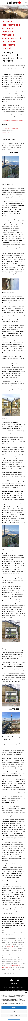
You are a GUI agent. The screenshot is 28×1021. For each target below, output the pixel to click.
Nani (4, 933)
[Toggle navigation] (26, 3)
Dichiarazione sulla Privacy (14, 1019)
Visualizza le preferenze (14, 1015)
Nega (14, 1011)
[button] (26, 992)
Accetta (14, 1007)
